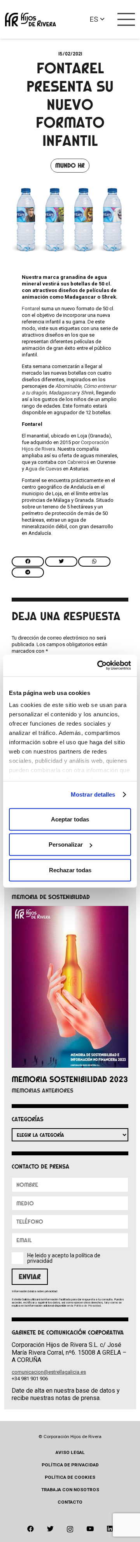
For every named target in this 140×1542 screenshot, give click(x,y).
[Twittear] (61, 562)
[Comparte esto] (28, 562)
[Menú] (126, 19)
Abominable (68, 386)
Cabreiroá (78, 462)
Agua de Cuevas (43, 469)
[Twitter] (50, 1528)
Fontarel (31, 308)
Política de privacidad (70, 1465)
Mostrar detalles (93, 794)
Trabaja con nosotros (70, 1489)
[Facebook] (30, 1528)
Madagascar (62, 393)
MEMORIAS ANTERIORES (43, 1090)
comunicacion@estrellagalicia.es (49, 1372)
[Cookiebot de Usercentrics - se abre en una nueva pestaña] (98, 665)
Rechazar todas (70, 869)
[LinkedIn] (110, 1528)
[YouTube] (90, 1528)
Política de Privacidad (87, 1305)
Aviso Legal (70, 1452)
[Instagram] (70, 1529)
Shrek (87, 393)
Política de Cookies (70, 1477)
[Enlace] (30, 19)
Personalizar (66, 844)
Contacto (70, 1502)
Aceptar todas (70, 819)
